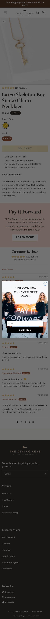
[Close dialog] (45, 284)
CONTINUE (25, 330)
